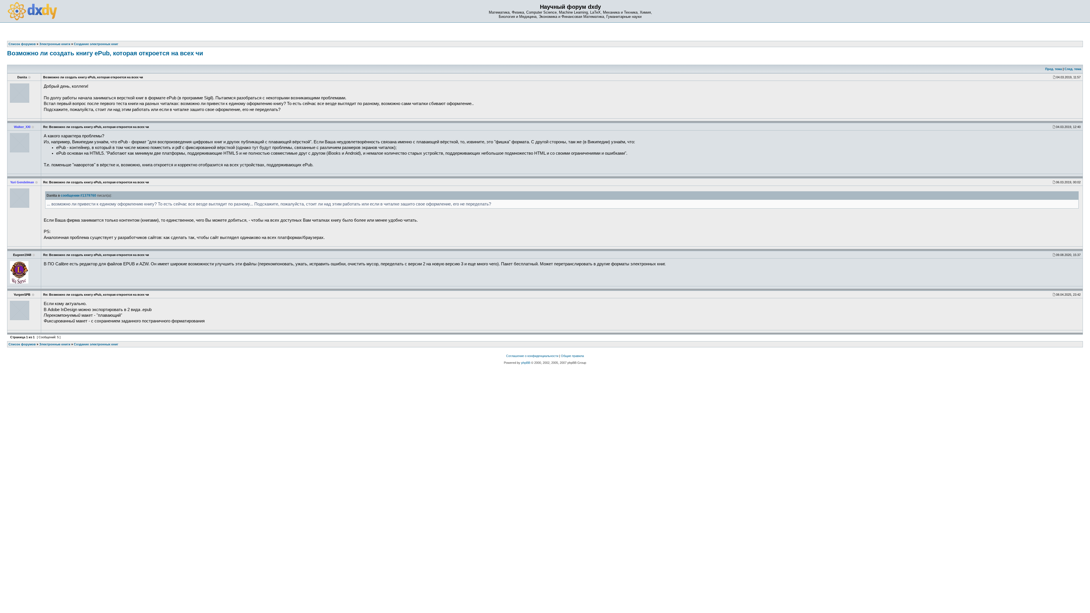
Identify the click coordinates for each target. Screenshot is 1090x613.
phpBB (525, 362)
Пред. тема (1053, 69)
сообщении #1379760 (78, 196)
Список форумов (22, 344)
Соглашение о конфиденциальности (532, 356)
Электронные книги (54, 344)
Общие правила (572, 356)
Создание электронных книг (96, 344)
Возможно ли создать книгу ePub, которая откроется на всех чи (105, 53)
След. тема (1072, 69)
